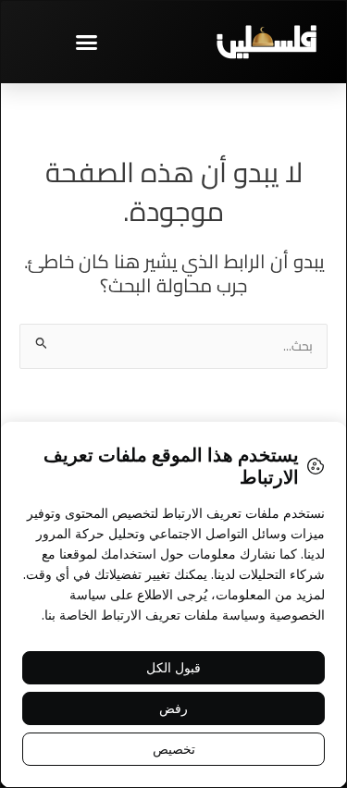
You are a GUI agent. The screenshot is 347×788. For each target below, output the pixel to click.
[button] (87, 41)
